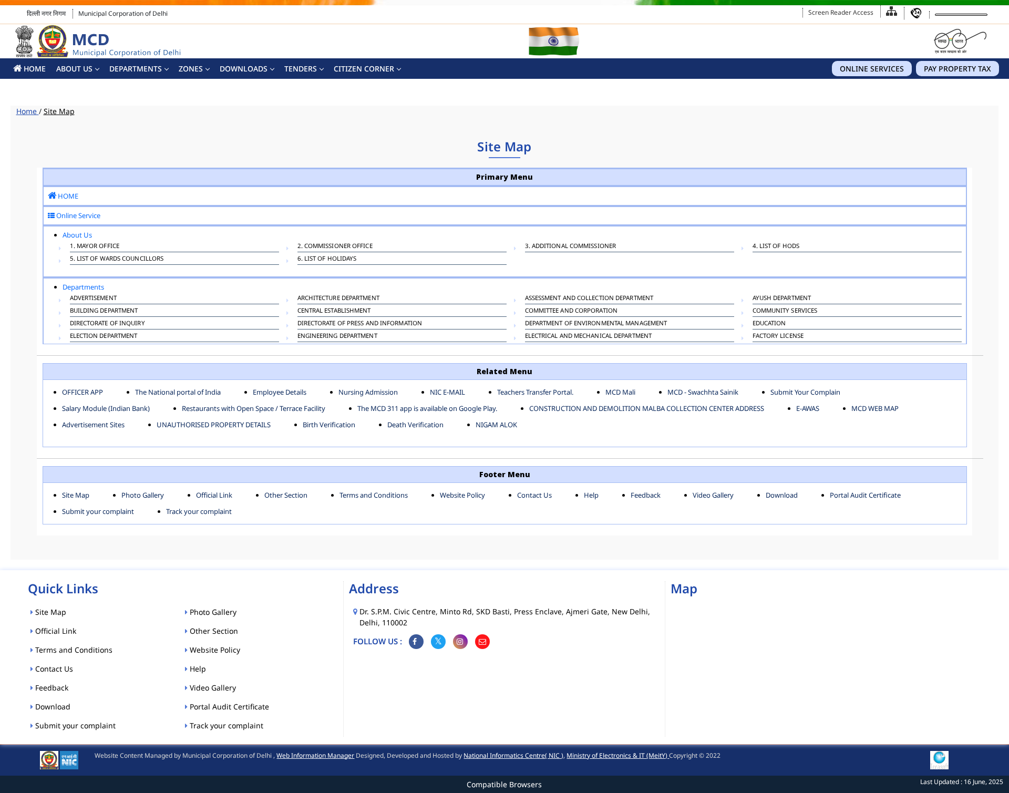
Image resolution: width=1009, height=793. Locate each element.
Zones (191, 69)
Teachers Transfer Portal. (535, 392)
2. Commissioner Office (335, 246)
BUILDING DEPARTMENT (104, 310)
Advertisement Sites (93, 424)
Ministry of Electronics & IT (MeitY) (618, 755)
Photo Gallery (142, 495)
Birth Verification (329, 424)
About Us (74, 69)
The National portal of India (178, 392)
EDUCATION (769, 323)
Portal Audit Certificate (865, 495)
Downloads (243, 69)
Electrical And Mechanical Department (588, 335)
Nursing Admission (368, 392)
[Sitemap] (891, 11)
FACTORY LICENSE (778, 335)
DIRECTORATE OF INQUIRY (107, 323)
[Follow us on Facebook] (416, 641)
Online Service (77, 215)
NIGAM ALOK (496, 424)
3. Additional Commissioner (570, 246)
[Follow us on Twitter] (438, 641)
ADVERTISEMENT (93, 298)
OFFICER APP (82, 392)
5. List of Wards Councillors (117, 258)
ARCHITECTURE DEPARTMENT (338, 298)
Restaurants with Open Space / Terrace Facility (253, 408)
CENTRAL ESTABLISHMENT (334, 310)
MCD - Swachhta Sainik (702, 392)
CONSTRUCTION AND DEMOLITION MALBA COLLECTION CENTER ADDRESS (646, 408)
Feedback (646, 495)
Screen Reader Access (840, 12)
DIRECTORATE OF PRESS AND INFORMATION (360, 323)
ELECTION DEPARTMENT (104, 335)
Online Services (872, 69)
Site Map (75, 495)
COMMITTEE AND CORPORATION (571, 310)
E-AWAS (807, 408)
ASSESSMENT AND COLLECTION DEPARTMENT (589, 298)
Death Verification (415, 424)
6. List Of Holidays (327, 258)
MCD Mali (620, 392)
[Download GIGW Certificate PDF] (939, 759)
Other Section (285, 495)
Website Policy (462, 495)
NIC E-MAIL (447, 392)
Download (782, 495)
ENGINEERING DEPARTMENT (337, 335)
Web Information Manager (315, 755)
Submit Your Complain (805, 392)
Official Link (214, 495)
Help (591, 495)
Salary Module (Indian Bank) (106, 408)
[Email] (482, 641)
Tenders (300, 69)
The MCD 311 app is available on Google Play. (427, 408)
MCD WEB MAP (875, 408)
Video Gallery (713, 495)
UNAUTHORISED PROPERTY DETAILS (214, 424)
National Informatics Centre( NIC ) (513, 755)
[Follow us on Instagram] (460, 641)
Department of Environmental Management (596, 323)
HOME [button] (34, 69)
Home (27, 111)
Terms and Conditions (373, 495)
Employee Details (279, 392)
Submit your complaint (98, 511)
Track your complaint (199, 511)
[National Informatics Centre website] (69, 759)
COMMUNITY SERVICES (785, 310)
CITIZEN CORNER (364, 69)
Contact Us (534, 495)
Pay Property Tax (957, 69)
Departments (135, 69)
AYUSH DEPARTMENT (782, 298)
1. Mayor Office (95, 246)
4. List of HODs (776, 246)
